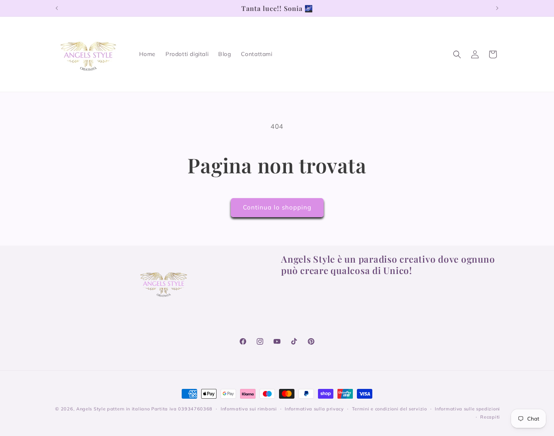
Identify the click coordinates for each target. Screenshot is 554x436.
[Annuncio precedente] (57, 8)
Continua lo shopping (277, 207)
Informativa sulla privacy (314, 409)
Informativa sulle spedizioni (467, 409)
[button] (457, 54)
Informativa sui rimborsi (249, 409)
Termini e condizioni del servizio (389, 409)
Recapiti (490, 417)
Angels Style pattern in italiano (113, 409)
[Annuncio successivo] (497, 8)
